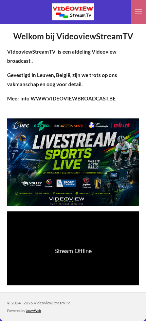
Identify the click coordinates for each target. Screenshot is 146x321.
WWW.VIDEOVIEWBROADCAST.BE (73, 98)
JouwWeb (33, 310)
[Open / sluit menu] (138, 12)
